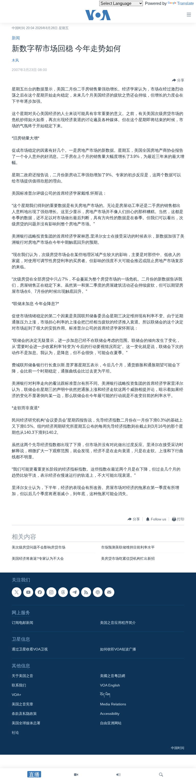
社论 (15, 732)
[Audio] (118, 774)
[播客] (98, 592)
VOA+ (16, 695)
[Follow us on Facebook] (40, 592)
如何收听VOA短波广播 (118, 649)
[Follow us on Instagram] (51, 592)
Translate (185, 3)
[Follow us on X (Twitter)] (16, 592)
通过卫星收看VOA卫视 (30, 649)
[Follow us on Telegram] (74, 592)
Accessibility (109, 714)
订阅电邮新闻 (22, 623)
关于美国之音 (22, 676)
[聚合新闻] (86, 592)
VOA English (110, 685)
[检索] (161, 774)
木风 (15, 60)
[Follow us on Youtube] (28, 592)
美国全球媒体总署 (26, 723)
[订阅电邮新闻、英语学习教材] (109, 592)
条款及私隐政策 (24, 714)
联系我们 (19, 685)
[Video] (76, 774)
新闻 (16, 38)
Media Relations (113, 704)
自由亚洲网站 (110, 723)
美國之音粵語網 (112, 676)
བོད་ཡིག (105, 695)
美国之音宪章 (22, 704)
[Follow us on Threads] (63, 592)
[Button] (178, 80)
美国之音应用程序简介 (118, 623)
